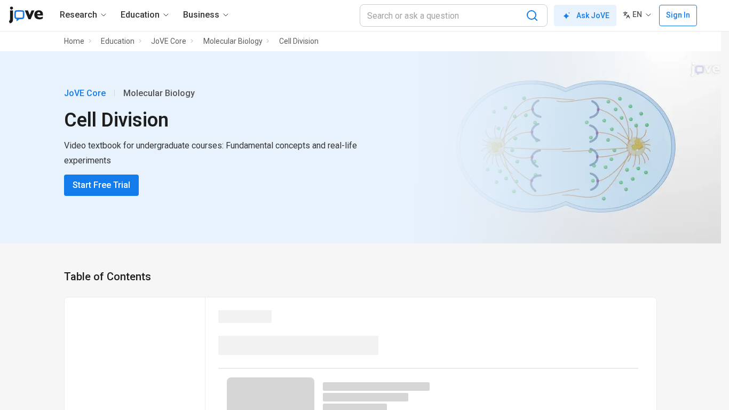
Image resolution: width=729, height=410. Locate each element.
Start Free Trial (101, 185)
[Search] (532, 15)
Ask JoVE (592, 15)
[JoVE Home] (26, 14)
